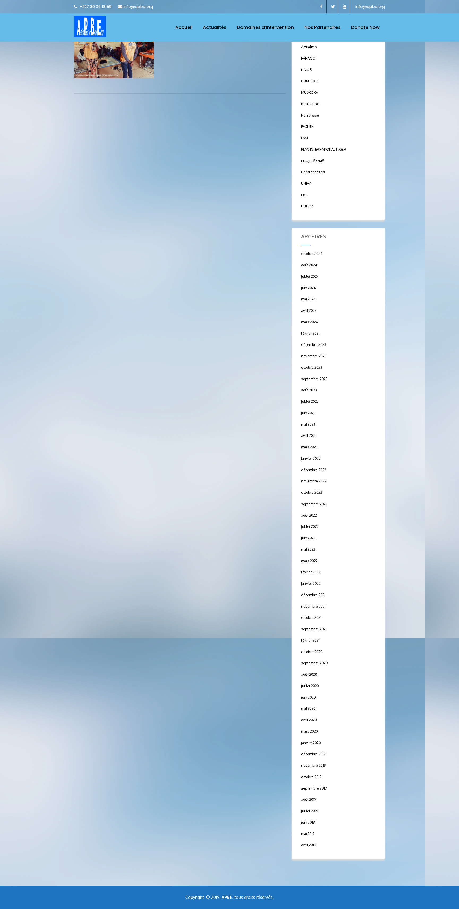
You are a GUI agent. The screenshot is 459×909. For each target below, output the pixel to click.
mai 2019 (307, 834)
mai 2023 (308, 424)
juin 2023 (308, 413)
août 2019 (308, 799)
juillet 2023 (310, 401)
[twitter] (333, 6)
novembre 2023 (313, 356)
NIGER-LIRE (310, 104)
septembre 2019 (314, 788)
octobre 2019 (311, 777)
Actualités (214, 27)
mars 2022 (309, 561)
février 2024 (311, 333)
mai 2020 (308, 708)
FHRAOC (308, 58)
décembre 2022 (313, 470)
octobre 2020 (311, 652)
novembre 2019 (313, 765)
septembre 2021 (314, 629)
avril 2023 (309, 435)
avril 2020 (309, 720)
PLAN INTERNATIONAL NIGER (323, 149)
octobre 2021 (311, 617)
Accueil (183, 27)
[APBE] (90, 26)
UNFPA (306, 183)
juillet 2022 (310, 526)
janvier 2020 (311, 743)
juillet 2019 (309, 811)
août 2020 (309, 674)
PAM (304, 138)
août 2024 (309, 265)
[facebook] (321, 6)
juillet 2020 (310, 686)
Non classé (310, 115)
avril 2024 (309, 310)
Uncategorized (313, 172)
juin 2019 (308, 822)
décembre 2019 (313, 754)
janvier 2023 (311, 458)
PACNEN (307, 126)
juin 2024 (308, 288)
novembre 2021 (313, 606)
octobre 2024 (311, 253)
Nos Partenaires (322, 27)
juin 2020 (308, 697)
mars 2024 (309, 322)
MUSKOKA (309, 92)
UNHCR (307, 206)
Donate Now (365, 27)
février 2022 (310, 572)
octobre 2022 (311, 492)
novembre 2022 (313, 481)
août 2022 (309, 515)
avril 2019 (308, 845)
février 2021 (310, 640)
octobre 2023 (311, 367)
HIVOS (306, 70)
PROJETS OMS (312, 161)
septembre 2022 (314, 504)
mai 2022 (308, 549)
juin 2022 (308, 538)
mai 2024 (308, 299)
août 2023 (309, 390)
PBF (304, 195)
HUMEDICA (309, 81)
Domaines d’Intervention (265, 27)
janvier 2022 (311, 583)
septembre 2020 (314, 663)
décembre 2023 (313, 344)
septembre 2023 (314, 379)
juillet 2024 (310, 276)
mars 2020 (309, 731)
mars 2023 (309, 447)
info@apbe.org (138, 6)
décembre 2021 (313, 595)
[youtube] (344, 6)
